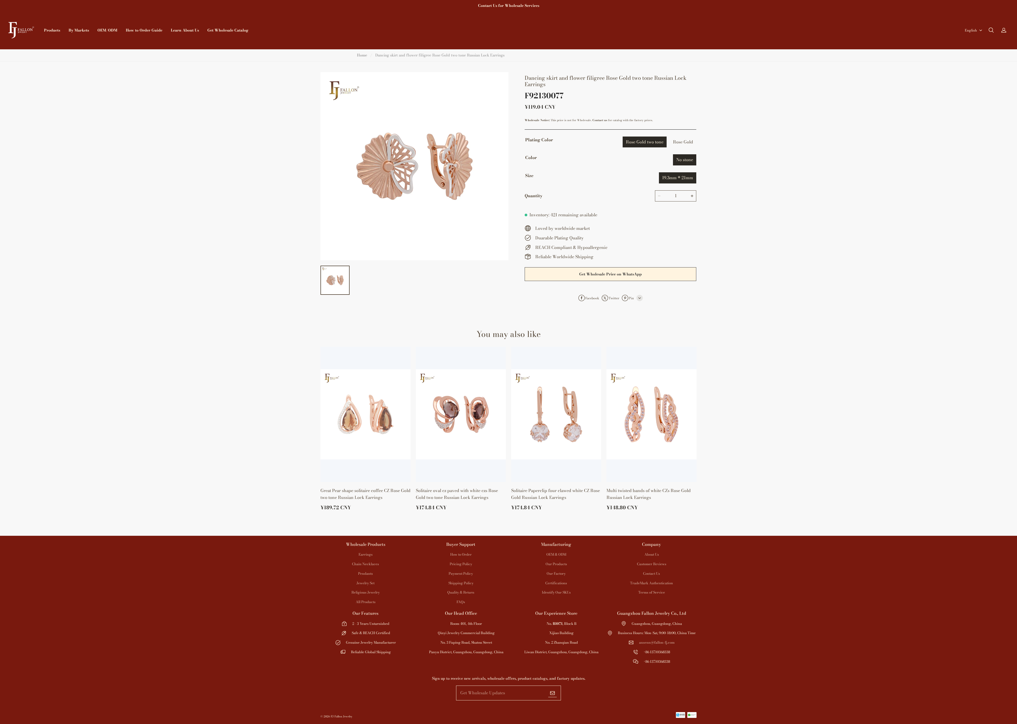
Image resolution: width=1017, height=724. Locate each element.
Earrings (366, 554)
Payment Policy (461, 573)
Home (362, 55)
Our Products (556, 564)
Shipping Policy (461, 583)
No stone (684, 159)
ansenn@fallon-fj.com (657, 642)
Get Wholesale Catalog (227, 30)
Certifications (556, 583)
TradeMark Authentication (651, 583)
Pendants (365, 573)
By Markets (79, 30)
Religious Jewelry (365, 592)
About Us (651, 554)
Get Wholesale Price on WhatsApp (610, 274)
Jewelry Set (365, 583)
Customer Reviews (651, 564)
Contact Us (651, 573)
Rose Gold (683, 142)
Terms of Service (651, 592)
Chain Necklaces (365, 564)
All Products (366, 601)
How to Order (461, 554)
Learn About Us (185, 30)
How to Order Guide (144, 30)
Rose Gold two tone (644, 142)
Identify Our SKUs (556, 592)
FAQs (461, 601)
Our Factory (556, 573)
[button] (991, 30)
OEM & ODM (556, 554)
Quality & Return (460, 592)
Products (52, 30)
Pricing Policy (461, 564)
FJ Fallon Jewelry (341, 716)
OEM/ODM (107, 30)
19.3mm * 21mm (677, 177)
